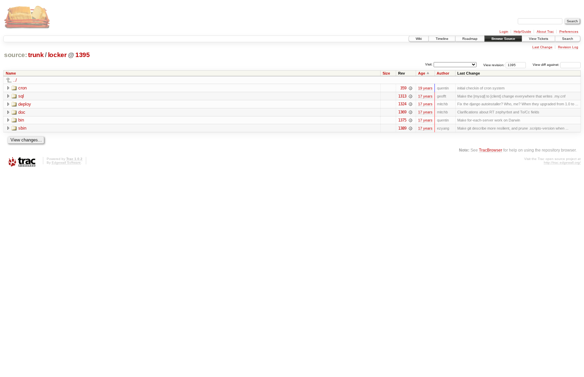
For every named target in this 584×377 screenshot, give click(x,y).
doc (21, 112)
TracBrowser (490, 150)
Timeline (442, 39)
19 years (425, 88)
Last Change (542, 47)
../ (15, 80)
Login (504, 31)
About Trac (545, 31)
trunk (36, 54)
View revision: (494, 64)
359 (403, 88)
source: (15, 54)
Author (443, 73)
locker (57, 54)
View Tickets (538, 39)
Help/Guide (522, 31)
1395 (82, 54)
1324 (402, 104)
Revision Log (568, 47)
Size (386, 73)
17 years (425, 96)
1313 (402, 96)
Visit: (429, 64)
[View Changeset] (410, 88)
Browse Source (503, 39)
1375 (402, 120)
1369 (402, 112)
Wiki (419, 39)
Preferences (568, 31)
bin (21, 120)
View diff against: (546, 64)
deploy (24, 104)
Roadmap (470, 39)
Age (421, 73)
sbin (22, 128)
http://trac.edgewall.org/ (562, 162)
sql (21, 96)
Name (11, 73)
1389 (402, 128)
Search (567, 39)
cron (22, 87)
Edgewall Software (66, 162)
